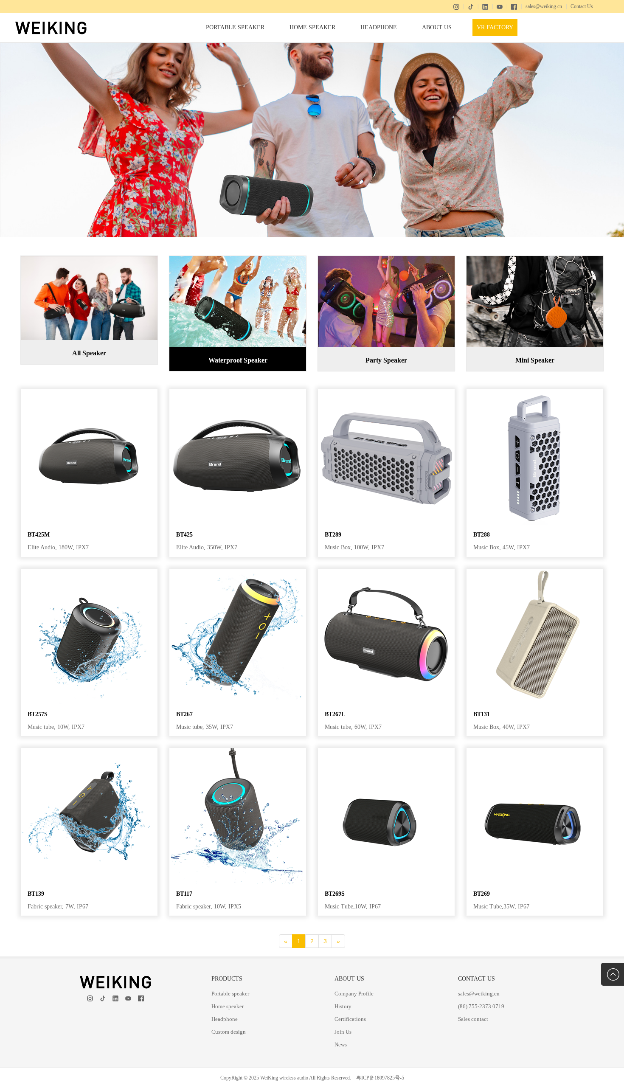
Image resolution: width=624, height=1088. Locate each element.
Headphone (378, 27)
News (340, 1044)
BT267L (335, 714)
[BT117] (237, 751)
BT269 (481, 894)
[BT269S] (386, 751)
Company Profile (354, 993)
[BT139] (89, 751)
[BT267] (237, 572)
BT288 (481, 534)
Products (226, 979)
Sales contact (473, 1019)
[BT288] (535, 392)
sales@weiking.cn (544, 6)
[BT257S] (89, 572)
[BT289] (386, 392)
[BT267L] (386, 572)
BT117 (184, 894)
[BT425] (237, 392)
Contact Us (582, 6)
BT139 (36, 894)
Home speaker (312, 27)
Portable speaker (235, 27)
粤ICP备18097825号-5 (380, 1078)
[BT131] (535, 572)
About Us (437, 27)
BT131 (481, 714)
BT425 (184, 534)
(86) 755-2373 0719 (481, 1006)
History (342, 1006)
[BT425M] (89, 392)
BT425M (39, 534)
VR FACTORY (495, 27)
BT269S (335, 894)
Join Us (342, 1032)
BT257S (38, 714)
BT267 (184, 714)
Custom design (228, 1032)
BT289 (333, 534)
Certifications (350, 1019)
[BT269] (535, 751)
